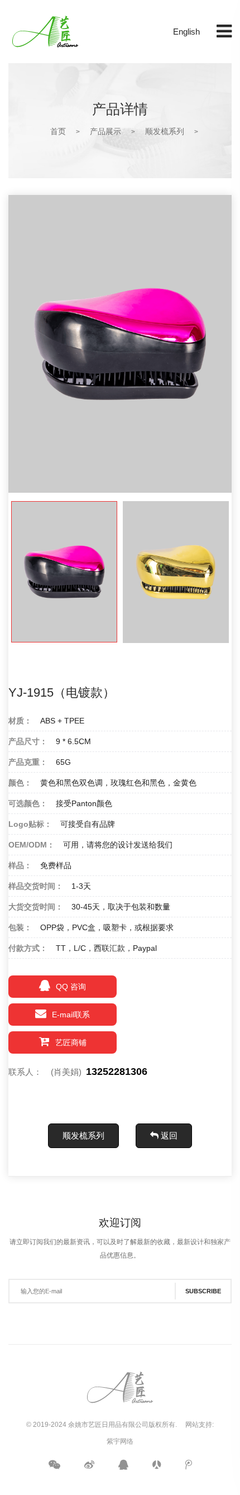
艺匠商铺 (71, 1042)
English (186, 31)
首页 (58, 131)
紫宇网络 (120, 1441)
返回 (168, 1135)
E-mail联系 (71, 1014)
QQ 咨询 (71, 986)
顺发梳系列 (164, 131)
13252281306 (116, 1071)
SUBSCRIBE (203, 1291)
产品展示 (105, 131)
